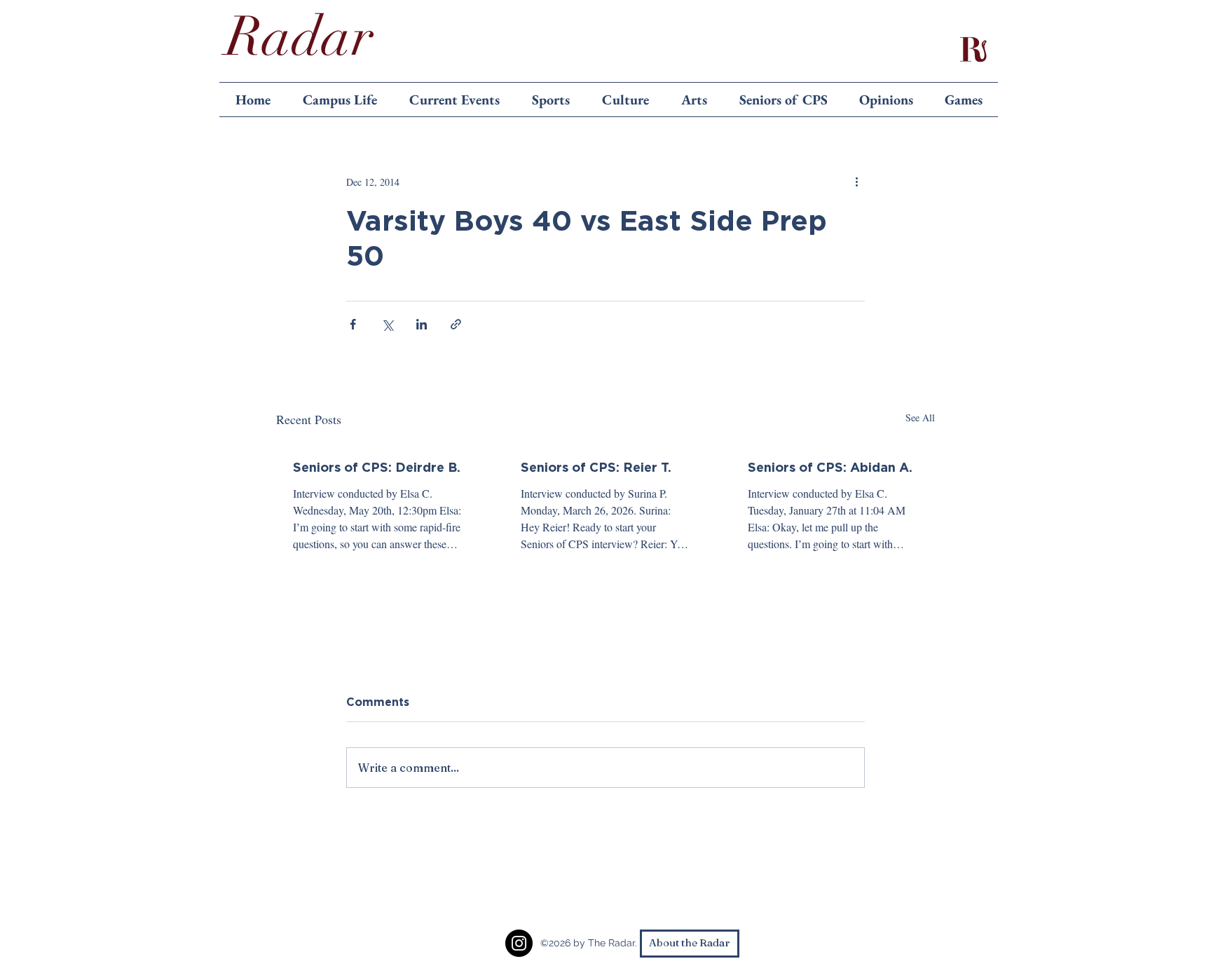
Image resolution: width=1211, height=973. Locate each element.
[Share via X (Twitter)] (387, 324)
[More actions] (856, 181)
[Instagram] (519, 943)
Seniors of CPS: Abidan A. (830, 467)
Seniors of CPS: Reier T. (596, 467)
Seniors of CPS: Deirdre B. (376, 467)
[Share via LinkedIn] (421, 324)
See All (920, 417)
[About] (972, 49)
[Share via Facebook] (353, 324)
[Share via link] (456, 324)
